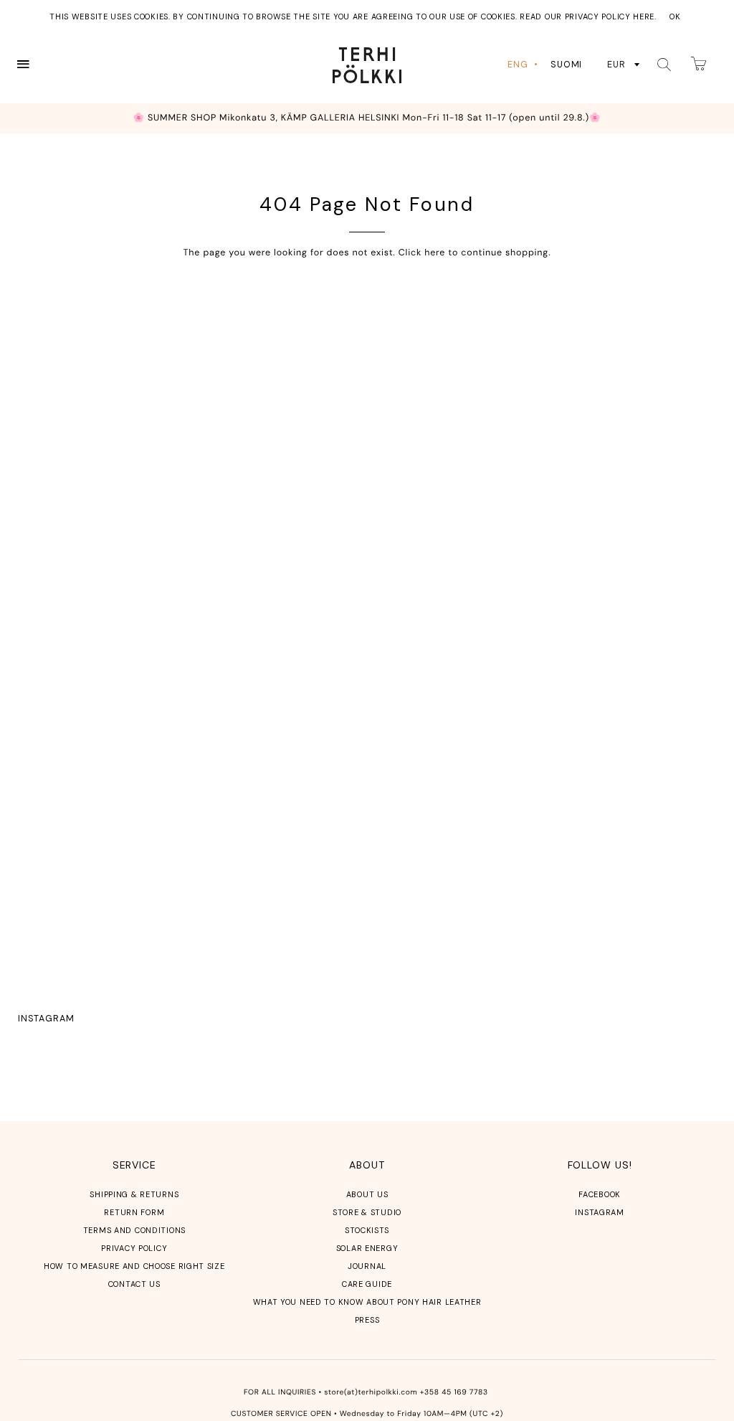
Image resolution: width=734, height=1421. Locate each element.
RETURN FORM (134, 1212)
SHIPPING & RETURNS (134, 1194)
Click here (422, 252)
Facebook (599, 1194)
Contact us (134, 1284)
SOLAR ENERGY (367, 1248)
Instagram (46, 1018)
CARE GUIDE (367, 1284)
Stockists (367, 1230)
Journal (367, 1266)
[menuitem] (524, 65)
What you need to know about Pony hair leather (367, 1302)
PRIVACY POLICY (134, 1248)
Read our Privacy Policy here (587, 16)
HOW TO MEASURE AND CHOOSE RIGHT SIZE (134, 1266)
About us (367, 1194)
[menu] (547, 65)
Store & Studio (367, 1212)
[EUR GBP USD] (623, 64)
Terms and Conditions (134, 1230)
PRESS (367, 1320)
